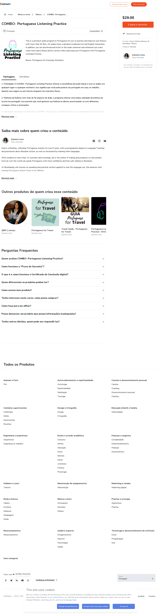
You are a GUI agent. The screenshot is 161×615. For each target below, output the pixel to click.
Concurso (61, 439)
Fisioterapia (62, 542)
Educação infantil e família (124, 408)
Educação (61, 447)
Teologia (61, 396)
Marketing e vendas (121, 483)
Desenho (61, 507)
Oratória (115, 396)
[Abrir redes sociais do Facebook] (94, 141)
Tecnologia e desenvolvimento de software (133, 530)
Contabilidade (118, 439)
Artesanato (62, 503)
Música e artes (64, 499)
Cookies (152, 596)
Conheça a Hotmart (45, 580)
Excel (114, 534)
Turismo (7, 487)
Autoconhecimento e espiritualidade (75, 380)
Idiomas (60, 455)
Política (60, 467)
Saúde (60, 546)
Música (60, 511)
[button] (51, 258)
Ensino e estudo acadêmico (70, 435)
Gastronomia (9, 420)
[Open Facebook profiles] (6, 580)
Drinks (6, 416)
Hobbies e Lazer (11, 483)
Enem (60, 451)
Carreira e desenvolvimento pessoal (129, 380)
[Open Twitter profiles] (11, 580)
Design (60, 412)
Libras (60, 459)
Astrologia (62, 384)
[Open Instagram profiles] (28, 580)
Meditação (62, 392)
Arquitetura (9, 439)
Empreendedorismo (120, 443)
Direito (60, 443)
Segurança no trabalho (13, 443)
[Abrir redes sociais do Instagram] (99, 141)
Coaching (115, 388)
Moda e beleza (11, 499)
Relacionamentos (12, 530)
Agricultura (116, 503)
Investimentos (118, 451)
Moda (6, 519)
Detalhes (24, 76)
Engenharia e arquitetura (15, 435)
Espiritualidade (64, 388)
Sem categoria (11, 558)
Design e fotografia (66, 408)
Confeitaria (8, 412)
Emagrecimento (64, 534)
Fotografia (62, 416)
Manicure (7, 511)
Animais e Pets (11, 380)
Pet (5, 384)
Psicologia (62, 471)
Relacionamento (11, 534)
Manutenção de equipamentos (72, 483)
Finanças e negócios (121, 435)
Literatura (61, 463)
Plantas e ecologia (121, 499)
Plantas (115, 507)
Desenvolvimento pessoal (123, 392)
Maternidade (117, 412)
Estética (7, 507)
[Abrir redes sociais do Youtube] (105, 141)
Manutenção (62, 487)
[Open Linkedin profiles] (17, 580)
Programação (117, 538)
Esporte (61, 538)
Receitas (7, 424)
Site (113, 542)
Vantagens (9, 76)
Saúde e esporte (65, 530)
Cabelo (7, 503)
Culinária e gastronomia (15, 408)
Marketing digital (119, 487)
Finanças (115, 447)
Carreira (115, 384)
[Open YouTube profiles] (22, 580)
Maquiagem (9, 515)
